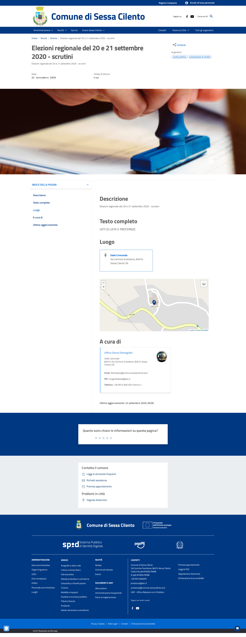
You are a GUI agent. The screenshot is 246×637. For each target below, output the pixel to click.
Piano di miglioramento (105, 597)
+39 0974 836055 (138, 578)
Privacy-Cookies (98, 623)
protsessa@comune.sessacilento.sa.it (148, 587)
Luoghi (35, 592)
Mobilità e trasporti (69, 592)
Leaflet (191, 330)
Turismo (64, 587)
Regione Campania (168, 3)
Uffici (34, 574)
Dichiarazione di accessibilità (191, 578)
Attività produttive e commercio (75, 579)
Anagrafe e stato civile (71, 565)
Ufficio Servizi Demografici (118, 353)
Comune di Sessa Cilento (98, 16)
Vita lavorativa (67, 574)
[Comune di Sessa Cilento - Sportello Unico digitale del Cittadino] (40, 16)
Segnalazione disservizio (189, 573)
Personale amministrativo (43, 587)
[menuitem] (162, 30)
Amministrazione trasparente (108, 593)
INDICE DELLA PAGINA (44, 185)
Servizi (64, 560)
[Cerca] (211, 16)
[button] (199, 3)
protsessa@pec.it (139, 583)
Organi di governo (39, 569)
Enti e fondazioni (39, 578)
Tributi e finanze (68, 601)
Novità (44, 38)
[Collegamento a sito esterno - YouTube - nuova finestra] (192, 16)
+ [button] (103, 282)
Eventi (98, 574)
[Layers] (204, 284)
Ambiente (65, 605)
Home (34, 38)
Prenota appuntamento (188, 564)
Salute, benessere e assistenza (75, 610)
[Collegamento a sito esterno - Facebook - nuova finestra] (187, 16)
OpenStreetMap (202, 330)
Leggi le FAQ (183, 569)
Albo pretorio (101, 588)
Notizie (53, 38)
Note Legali (112, 623)
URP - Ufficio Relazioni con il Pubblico (147, 592)
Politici (34, 583)
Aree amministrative (41, 565)
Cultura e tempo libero (71, 570)
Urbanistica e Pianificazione (73, 583)
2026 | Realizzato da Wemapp (45, 630)
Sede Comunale (118, 255)
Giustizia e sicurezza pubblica (74, 596)
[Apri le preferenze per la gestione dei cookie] (7, 629)
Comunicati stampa (104, 569)
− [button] (103, 287)
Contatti (135, 560)
